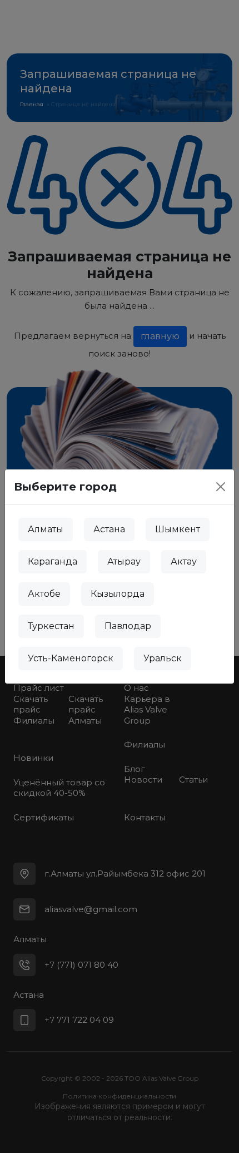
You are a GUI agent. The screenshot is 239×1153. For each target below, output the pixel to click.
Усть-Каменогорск (70, 658)
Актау (184, 561)
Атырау (124, 561)
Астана (109, 529)
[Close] (221, 487)
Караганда (52, 561)
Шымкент (177, 529)
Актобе (44, 593)
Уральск (162, 658)
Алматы (45, 529)
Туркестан (51, 626)
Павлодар (127, 626)
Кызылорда (118, 593)
